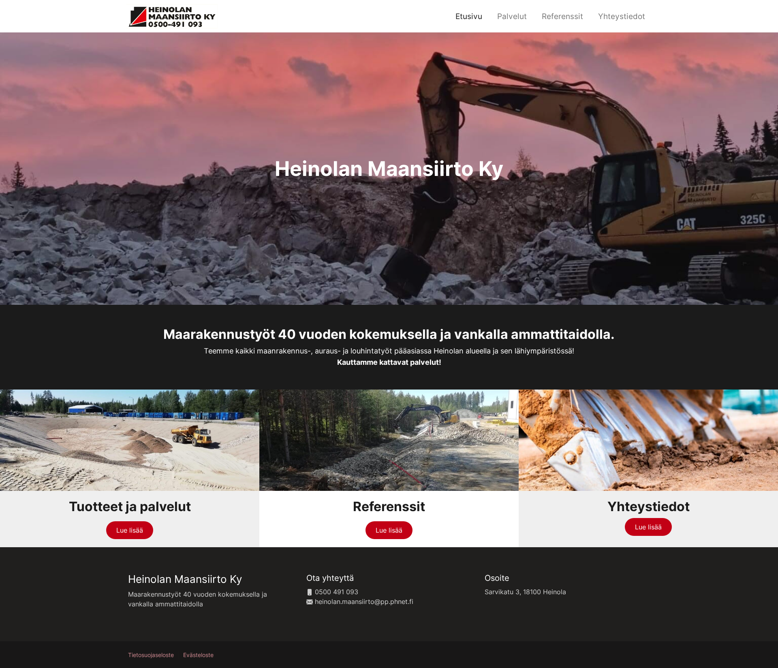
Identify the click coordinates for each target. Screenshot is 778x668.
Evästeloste (198, 655)
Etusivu (468, 16)
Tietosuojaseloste (151, 655)
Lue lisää (129, 530)
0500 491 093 (335, 592)
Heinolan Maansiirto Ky (185, 579)
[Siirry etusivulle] (172, 15)
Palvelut (512, 16)
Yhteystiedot (621, 16)
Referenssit (562, 16)
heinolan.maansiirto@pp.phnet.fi (363, 601)
